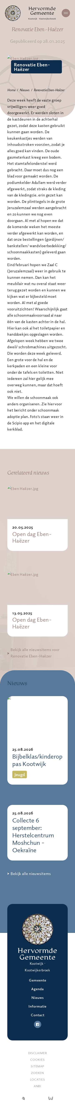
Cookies (37, 1059)
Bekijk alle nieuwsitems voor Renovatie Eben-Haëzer (35, 652)
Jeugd (19, 774)
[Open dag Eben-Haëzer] (37, 502)
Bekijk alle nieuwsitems (31, 873)
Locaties (37, 1079)
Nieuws (24, 90)
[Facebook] (37, 1024)
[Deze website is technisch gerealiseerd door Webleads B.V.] (50, 1098)
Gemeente (37, 980)
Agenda (37, 989)
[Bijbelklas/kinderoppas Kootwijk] (37, 718)
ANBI (37, 1086)
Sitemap (37, 1066)
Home (11, 90)
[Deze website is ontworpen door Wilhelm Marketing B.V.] (23, 1098)
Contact (37, 1015)
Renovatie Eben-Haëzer (32, 67)
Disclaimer (37, 1053)
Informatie (37, 1006)
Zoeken (37, 1073)
